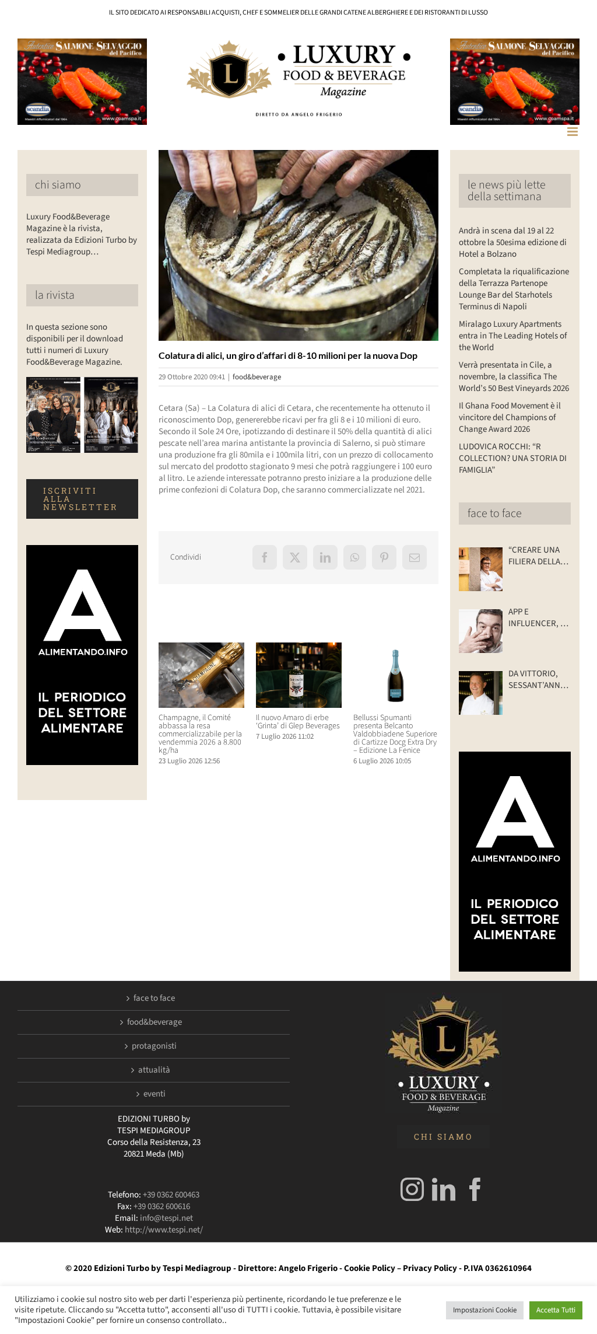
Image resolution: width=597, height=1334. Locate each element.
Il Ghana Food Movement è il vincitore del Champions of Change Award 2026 (510, 417)
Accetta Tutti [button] (555, 1310)
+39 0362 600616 (162, 1206)
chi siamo (58, 185)
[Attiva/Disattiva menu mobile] (573, 131)
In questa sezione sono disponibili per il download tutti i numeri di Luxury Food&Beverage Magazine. (74, 344)
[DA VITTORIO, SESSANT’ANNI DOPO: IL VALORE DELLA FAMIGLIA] (481, 693)
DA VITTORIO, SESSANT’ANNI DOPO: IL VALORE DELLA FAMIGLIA (535, 680)
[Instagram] (412, 1189)
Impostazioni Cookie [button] (485, 1310)
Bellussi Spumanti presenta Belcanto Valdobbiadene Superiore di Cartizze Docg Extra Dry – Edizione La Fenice (395, 734)
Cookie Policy (369, 1268)
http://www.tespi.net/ (164, 1230)
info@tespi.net (166, 1218)
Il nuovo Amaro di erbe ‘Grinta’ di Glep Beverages (298, 722)
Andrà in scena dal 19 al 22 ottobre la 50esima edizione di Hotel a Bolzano (513, 242)
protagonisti (154, 1046)
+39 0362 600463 (171, 1195)
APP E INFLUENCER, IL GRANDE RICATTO (537, 618)
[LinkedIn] (443, 1189)
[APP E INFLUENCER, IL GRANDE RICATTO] (481, 631)
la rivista (55, 295)
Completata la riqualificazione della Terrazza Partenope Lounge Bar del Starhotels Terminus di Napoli (514, 289)
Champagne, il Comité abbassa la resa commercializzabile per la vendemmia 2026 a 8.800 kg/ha (200, 734)
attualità (154, 1070)
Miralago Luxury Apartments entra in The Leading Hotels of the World (513, 336)
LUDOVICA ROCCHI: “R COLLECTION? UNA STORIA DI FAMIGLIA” (513, 458)
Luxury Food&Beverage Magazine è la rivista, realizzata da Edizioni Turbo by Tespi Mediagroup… (81, 234)
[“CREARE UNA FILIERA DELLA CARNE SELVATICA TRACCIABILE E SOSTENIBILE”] (481, 569)
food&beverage (257, 377)
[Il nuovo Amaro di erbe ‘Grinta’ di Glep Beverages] (299, 648)
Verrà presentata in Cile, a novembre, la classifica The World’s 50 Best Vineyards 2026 (514, 376)
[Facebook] (475, 1189)
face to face (495, 513)
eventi (154, 1094)
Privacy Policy (430, 1268)
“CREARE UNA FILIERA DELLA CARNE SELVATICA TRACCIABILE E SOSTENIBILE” (535, 556)
